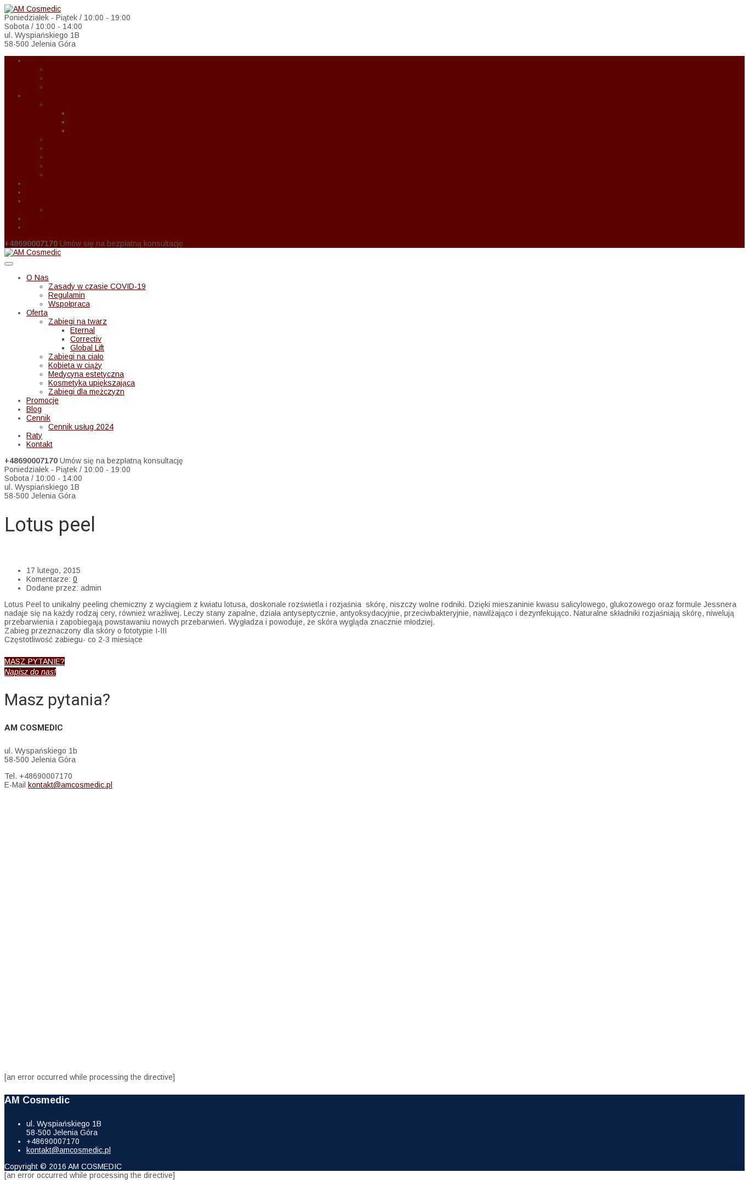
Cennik (38, 200)
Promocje (42, 183)
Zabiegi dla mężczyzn (86, 174)
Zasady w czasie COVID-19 (97, 69)
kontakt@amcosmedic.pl (70, 784)
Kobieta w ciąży (75, 148)
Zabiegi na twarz (77, 104)
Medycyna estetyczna (86, 156)
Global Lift (87, 130)
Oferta (37, 95)
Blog (34, 192)
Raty (34, 218)
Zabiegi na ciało (76, 139)
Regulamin (66, 77)
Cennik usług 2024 (81, 209)
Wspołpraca (69, 86)
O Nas (37, 60)
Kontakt (39, 227)
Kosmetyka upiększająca (91, 165)
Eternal (82, 113)
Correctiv (85, 121)
